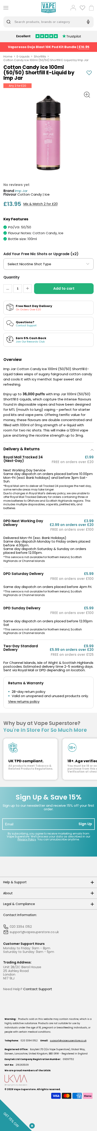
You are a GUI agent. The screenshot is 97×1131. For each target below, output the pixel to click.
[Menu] (5, 7)
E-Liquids (23, 56)
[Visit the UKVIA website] (48, 1080)
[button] (48, 449)
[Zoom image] (86, 94)
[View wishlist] (82, 7)
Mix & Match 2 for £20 (40, 204)
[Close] (31, 1125)
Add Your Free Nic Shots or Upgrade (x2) (41, 253)
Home (7, 56)
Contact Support (37, 989)
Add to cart (63, 288)
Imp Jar (21, 191)
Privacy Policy (27, 839)
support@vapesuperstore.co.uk (68, 1040)
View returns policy (23, 702)
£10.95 (84, 47)
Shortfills (40, 56)
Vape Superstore (25, 1089)
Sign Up (85, 824)
